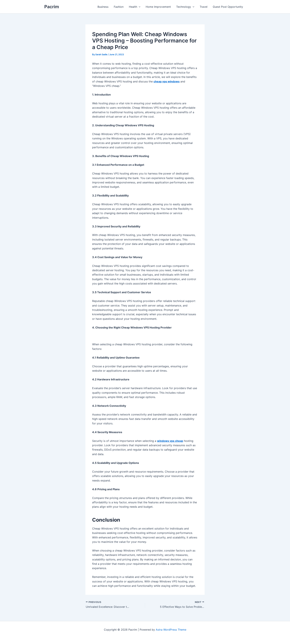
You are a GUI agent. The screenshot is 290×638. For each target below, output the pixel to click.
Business (103, 6)
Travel (203, 6)
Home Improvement (158, 6)
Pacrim (51, 6)
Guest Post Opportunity (228, 6)
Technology (183, 6)
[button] (138, 6)
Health (133, 6)
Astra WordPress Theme (171, 629)
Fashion (119, 6)
